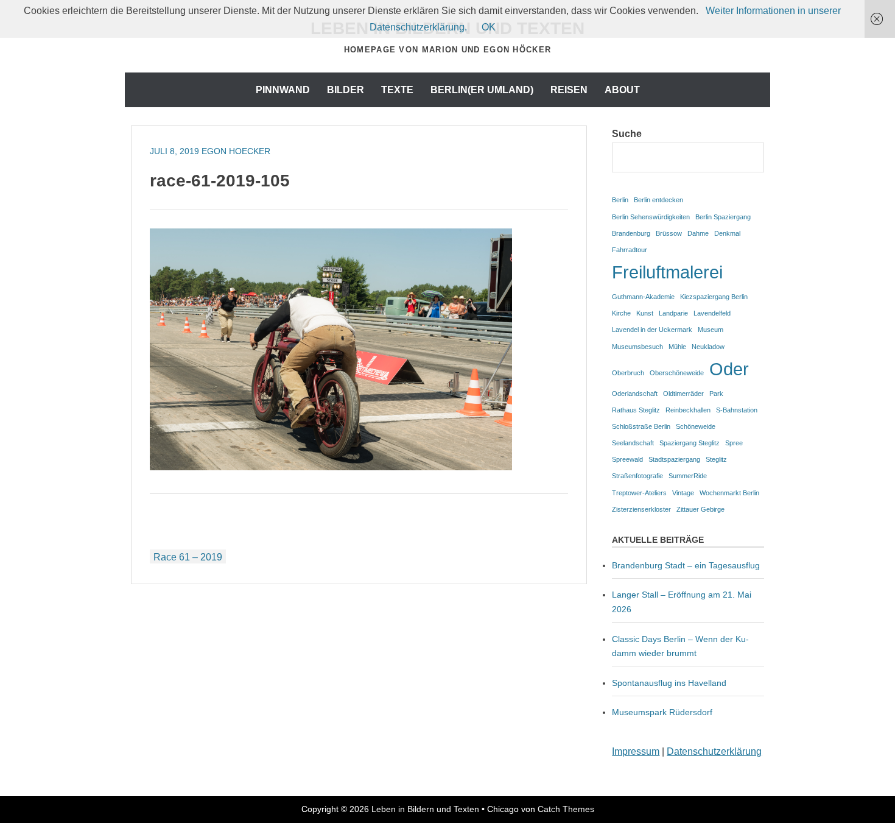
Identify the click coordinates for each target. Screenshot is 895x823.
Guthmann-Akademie (643, 296)
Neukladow (708, 346)
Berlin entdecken (658, 199)
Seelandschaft (633, 443)
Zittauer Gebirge (700, 509)
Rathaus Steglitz (636, 410)
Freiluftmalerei (667, 272)
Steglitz (716, 459)
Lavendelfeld (712, 313)
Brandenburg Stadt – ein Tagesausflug (686, 565)
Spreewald (627, 459)
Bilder (345, 90)
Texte (397, 90)
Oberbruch (628, 372)
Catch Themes (566, 809)
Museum (710, 329)
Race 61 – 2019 (187, 557)
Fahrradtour (629, 249)
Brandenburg (631, 233)
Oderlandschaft (635, 393)
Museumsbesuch (637, 346)
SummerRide (688, 475)
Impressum (635, 751)
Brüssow (669, 233)
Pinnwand (283, 90)
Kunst (644, 313)
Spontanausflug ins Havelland (669, 683)
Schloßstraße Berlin (641, 426)
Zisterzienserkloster (641, 509)
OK (489, 27)
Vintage (683, 492)
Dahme (698, 233)
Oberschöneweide (677, 372)
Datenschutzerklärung (714, 751)
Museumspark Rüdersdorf (663, 712)
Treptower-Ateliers (639, 492)
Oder (729, 369)
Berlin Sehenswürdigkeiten (651, 217)
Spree (734, 443)
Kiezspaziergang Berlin (714, 296)
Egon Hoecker (236, 151)
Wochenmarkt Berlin (729, 492)
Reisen (569, 90)
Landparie (673, 313)
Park (716, 393)
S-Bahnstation (736, 410)
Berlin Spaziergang (723, 217)
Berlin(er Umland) (481, 90)
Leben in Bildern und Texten (425, 809)
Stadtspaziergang (674, 459)
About (622, 90)
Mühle (677, 346)
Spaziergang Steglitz (689, 443)
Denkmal (727, 233)
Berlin (620, 199)
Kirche (621, 313)
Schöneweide (695, 426)
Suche (627, 134)
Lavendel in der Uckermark (652, 329)
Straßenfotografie (637, 475)
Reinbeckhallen (688, 410)
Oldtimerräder (683, 393)
